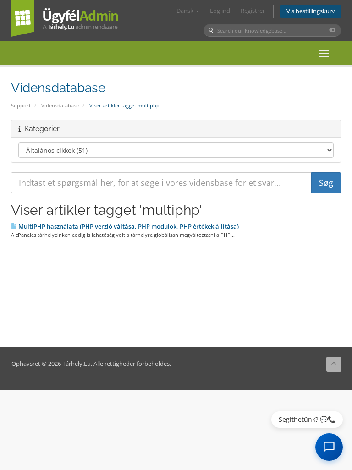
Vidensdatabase (60, 105)
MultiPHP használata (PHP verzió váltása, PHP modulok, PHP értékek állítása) (128, 226)
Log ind (220, 11)
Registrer (253, 11)
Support (21, 105)
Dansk (185, 11)
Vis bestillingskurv (310, 11)
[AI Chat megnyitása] (329, 447)
